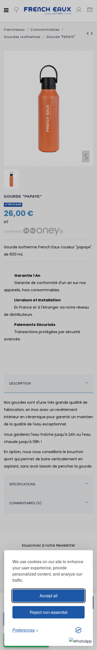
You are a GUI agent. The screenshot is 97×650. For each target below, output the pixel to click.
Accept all (49, 596)
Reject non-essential (49, 612)
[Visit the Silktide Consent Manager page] (78, 630)
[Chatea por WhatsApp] (80, 641)
